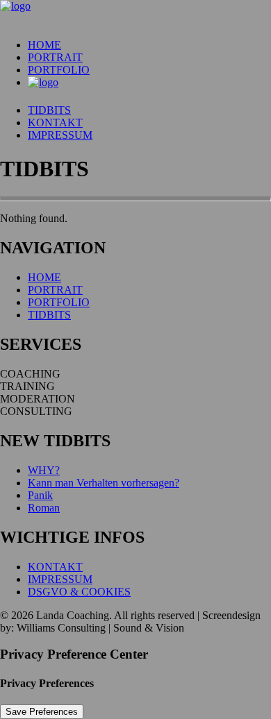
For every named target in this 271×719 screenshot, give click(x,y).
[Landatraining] (135, 14)
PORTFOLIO (59, 70)
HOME (44, 45)
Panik (40, 495)
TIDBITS (49, 110)
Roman (44, 508)
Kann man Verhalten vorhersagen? (103, 483)
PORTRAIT (55, 57)
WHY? (44, 470)
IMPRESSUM (60, 135)
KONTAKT (55, 122)
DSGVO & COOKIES (79, 592)
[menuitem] (149, 45)
